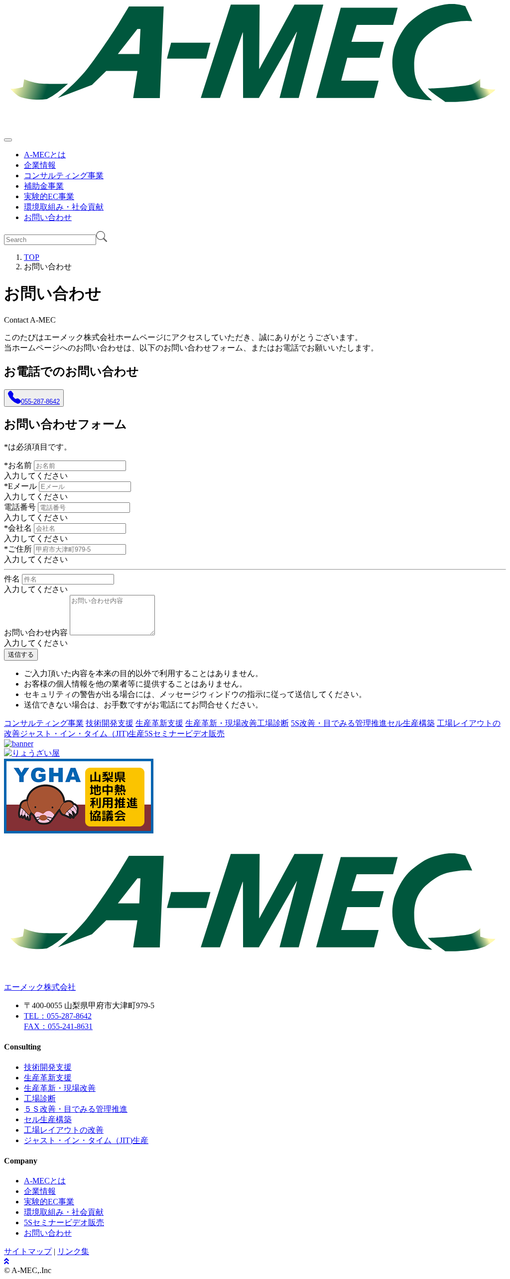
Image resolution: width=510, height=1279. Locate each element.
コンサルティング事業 (64, 175)
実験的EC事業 (49, 196)
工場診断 (273, 723)
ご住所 (18, 549)
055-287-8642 (40, 401)
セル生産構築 (411, 723)
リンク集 (73, 1251)
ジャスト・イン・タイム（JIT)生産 (82, 733)
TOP (31, 257)
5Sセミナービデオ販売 (184, 733)
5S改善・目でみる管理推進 (339, 723)
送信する (21, 654)
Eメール (20, 486)
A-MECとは (45, 154)
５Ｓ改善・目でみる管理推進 (76, 1109)
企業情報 (40, 165)
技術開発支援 (109, 723)
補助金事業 (44, 186)
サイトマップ (28, 1251)
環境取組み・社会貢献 (64, 207)
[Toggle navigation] (8, 139)
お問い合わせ (48, 217)
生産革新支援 (159, 723)
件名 (12, 579)
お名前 (18, 465)
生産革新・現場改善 (221, 723)
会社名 (18, 528)
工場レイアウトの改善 (64, 1130)
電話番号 (20, 507)
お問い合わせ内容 (36, 632)
